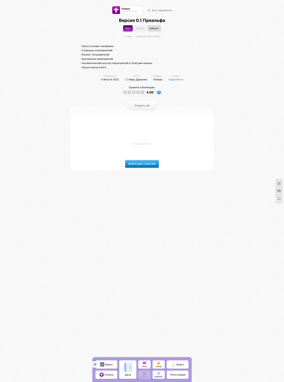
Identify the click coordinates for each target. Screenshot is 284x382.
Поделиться (176, 79)
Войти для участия (141, 163)
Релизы (157, 79)
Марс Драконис (138, 79)
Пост (128, 28)
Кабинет (154, 28)
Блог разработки (161, 10)
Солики (140, 28)
